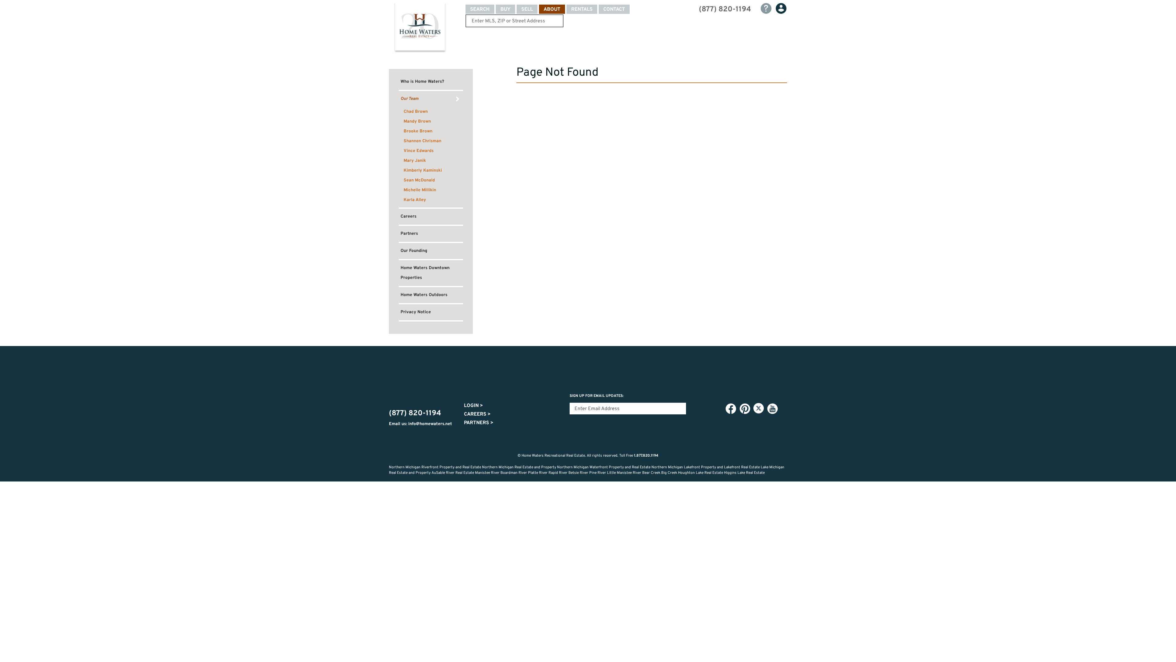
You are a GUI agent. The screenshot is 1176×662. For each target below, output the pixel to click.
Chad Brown (416, 111)
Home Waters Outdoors (424, 295)
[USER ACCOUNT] (781, 8)
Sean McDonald (419, 180)
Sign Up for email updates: (597, 396)
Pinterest (745, 408)
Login (473, 406)
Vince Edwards (419, 151)
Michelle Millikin (420, 190)
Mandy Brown (417, 121)
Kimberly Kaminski (423, 170)
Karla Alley (415, 200)
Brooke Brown (418, 131)
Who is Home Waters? (422, 81)
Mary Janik (415, 160)
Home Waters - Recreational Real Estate (420, 28)
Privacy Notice (416, 312)
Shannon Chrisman (422, 141)
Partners (409, 233)
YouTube (772, 408)
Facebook (731, 408)
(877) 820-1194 (725, 9)
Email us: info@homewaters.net (420, 424)
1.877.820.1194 (646, 455)
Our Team (410, 98)
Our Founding (414, 250)
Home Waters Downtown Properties (425, 272)
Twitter (758, 408)
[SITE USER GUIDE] (766, 8)
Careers (409, 216)
